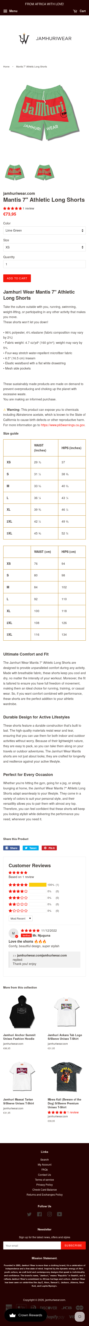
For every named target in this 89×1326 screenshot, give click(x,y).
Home (6, 66)
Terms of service (44, 1179)
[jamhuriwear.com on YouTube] (59, 1215)
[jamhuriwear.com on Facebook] (39, 1215)
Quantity (9, 257)
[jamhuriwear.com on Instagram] (49, 1215)
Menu (12, 11)
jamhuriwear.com (55, 1300)
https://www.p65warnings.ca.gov (62, 425)
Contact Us (44, 1174)
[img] (30, 930)
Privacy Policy (44, 1184)
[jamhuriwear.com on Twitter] (29, 1215)
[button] (13, 208)
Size (6, 240)
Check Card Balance (44, 1189)
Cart (82, 11)
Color (7, 223)
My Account (44, 1164)
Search (44, 1159)
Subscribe (73, 1245)
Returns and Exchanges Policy (45, 1194)
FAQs (44, 1169)
